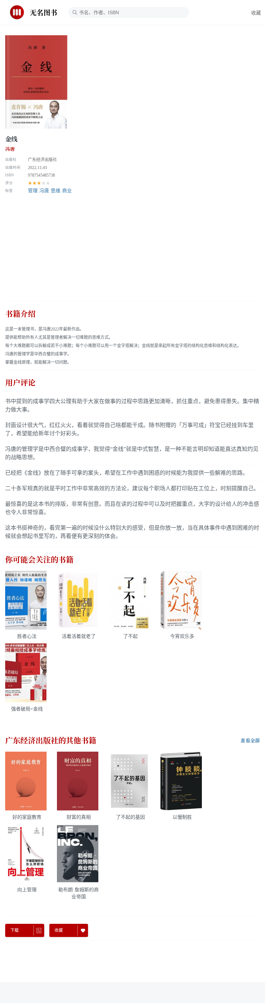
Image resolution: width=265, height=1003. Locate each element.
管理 (33, 190)
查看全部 (250, 740)
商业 (67, 190)
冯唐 (10, 149)
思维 (55, 190)
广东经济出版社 (42, 159)
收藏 (256, 13)
